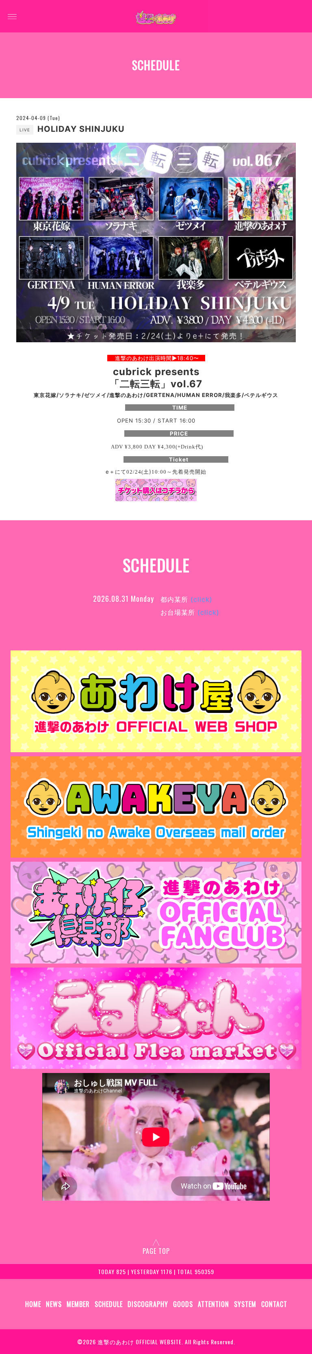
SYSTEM (245, 1304)
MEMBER (78, 1304)
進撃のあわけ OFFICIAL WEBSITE (140, 1341)
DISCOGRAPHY (148, 1304)
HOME (33, 1304)
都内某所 (186, 599)
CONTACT (274, 1304)
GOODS (183, 1304)
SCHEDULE (109, 1304)
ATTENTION (213, 1304)
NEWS (54, 1304)
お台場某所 (189, 612)
